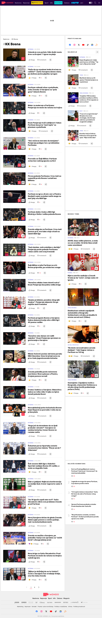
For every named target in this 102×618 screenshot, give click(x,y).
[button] (41, 59)
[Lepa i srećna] (49, 602)
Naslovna (6, 39)
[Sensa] (65, 602)
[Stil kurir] (36, 602)
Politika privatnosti (79, 606)
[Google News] (92, 44)
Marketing (20, 606)
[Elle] (31, 602)
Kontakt (34, 606)
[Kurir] (17, 602)
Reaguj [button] (33, 60)
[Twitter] (79, 44)
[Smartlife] (58, 602)
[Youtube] (83, 44)
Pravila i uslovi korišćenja (45, 606)
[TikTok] (87, 44)
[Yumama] (74, 602)
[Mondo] (7, 3)
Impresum (28, 606)
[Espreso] (24, 602)
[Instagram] (74, 44)
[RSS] (96, 44)
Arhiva (70, 606)
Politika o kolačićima (60, 606)
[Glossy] (42, 602)
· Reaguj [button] (33, 78)
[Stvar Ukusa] (84, 602)
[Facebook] (70, 44)
